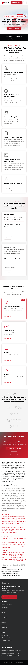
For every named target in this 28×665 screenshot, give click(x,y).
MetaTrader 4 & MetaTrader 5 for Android (10, 655)
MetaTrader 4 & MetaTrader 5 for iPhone (10, 653)
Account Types (4, 620)
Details (8, 238)
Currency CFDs (4, 607)
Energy (3, 612)
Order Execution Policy (6, 640)
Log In (14, 453)
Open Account (16, 3)
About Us (3, 625)
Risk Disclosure (5, 643)
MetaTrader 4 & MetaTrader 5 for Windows (11, 650)
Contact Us (4, 627)
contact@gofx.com (13, 573)
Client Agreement (5, 637)
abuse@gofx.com (16, 571)
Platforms (3, 622)
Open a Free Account (14, 449)
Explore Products (14, 28)
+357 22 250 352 (16, 575)
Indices (3, 609)
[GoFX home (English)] (5, 2)
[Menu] (25, 2)
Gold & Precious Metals (6, 604)
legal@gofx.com (18, 569)
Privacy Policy (4, 635)
